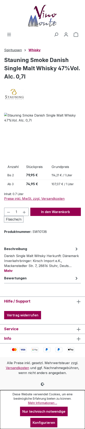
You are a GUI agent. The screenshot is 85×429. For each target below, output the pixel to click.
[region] (42, 136)
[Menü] (9, 34)
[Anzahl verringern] (8, 212)
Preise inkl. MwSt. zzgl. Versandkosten (34, 199)
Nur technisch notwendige (43, 411)
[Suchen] (56, 34)
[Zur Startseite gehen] (42, 16)
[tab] (41, 259)
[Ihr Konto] (66, 34)
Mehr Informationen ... (42, 403)
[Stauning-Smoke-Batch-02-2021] (42, 136)
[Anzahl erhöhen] (24, 212)
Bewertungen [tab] (15, 278)
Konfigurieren (44, 423)
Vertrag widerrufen (22, 315)
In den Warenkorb (55, 212)
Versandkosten (17, 368)
